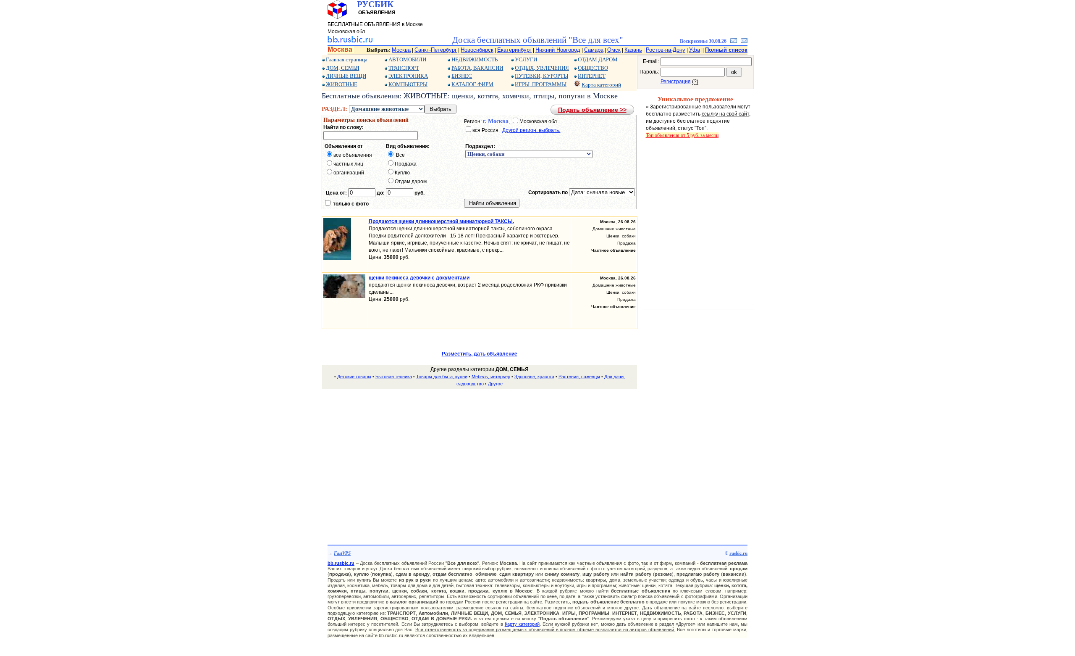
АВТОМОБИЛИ (407, 59)
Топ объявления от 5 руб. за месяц (682, 135)
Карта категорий (601, 85)
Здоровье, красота (534, 376)
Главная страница (346, 59)
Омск (614, 50)
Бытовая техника (393, 376)
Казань (633, 50)
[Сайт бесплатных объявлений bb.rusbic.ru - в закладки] (733, 41)
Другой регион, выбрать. (531, 130)
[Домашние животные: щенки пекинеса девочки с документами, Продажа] (344, 296)
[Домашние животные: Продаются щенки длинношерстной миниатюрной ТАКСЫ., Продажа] (337, 258)
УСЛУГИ (526, 59)
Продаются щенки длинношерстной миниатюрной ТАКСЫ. (441, 221)
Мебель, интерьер (491, 376)
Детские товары (354, 376)
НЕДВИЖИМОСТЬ (474, 59)
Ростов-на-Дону (665, 50)
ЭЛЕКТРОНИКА (408, 76)
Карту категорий (522, 624)
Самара (593, 50)
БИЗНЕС (461, 76)
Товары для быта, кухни (441, 376)
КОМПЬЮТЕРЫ (407, 84)
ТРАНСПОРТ (403, 68)
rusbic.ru (738, 553)
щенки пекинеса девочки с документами (419, 278)
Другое (495, 383)
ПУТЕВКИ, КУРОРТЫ (541, 76)
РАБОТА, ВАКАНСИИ (477, 68)
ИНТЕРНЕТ (592, 76)
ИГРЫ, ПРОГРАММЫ (540, 84)
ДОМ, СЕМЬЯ (342, 68)
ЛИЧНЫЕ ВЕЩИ (346, 76)
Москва (401, 50)
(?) (695, 81)
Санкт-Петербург (435, 50)
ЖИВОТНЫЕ (341, 84)
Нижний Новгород (557, 50)
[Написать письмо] (744, 41)
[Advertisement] (479, 455)
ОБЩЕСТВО (593, 68)
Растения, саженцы (579, 376)
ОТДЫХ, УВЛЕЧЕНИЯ (542, 68)
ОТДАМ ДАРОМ (598, 59)
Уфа (694, 50)
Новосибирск (477, 50)
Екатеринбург (514, 50)
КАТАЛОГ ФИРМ (472, 84)
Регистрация (676, 81)
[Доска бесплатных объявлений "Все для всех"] (350, 41)
